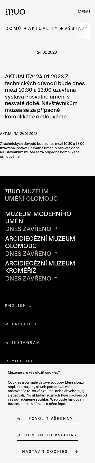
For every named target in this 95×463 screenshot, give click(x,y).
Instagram (26, 342)
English (16, 306)
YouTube (23, 361)
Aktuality (43, 28)
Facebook (25, 324)
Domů (13, 28)
